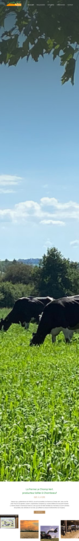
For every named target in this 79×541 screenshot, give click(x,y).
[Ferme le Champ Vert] (14, 4)
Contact (70, 5)
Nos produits (41, 5)
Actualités (51, 5)
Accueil (31, 5)
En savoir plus (39, 512)
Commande (61, 5)
